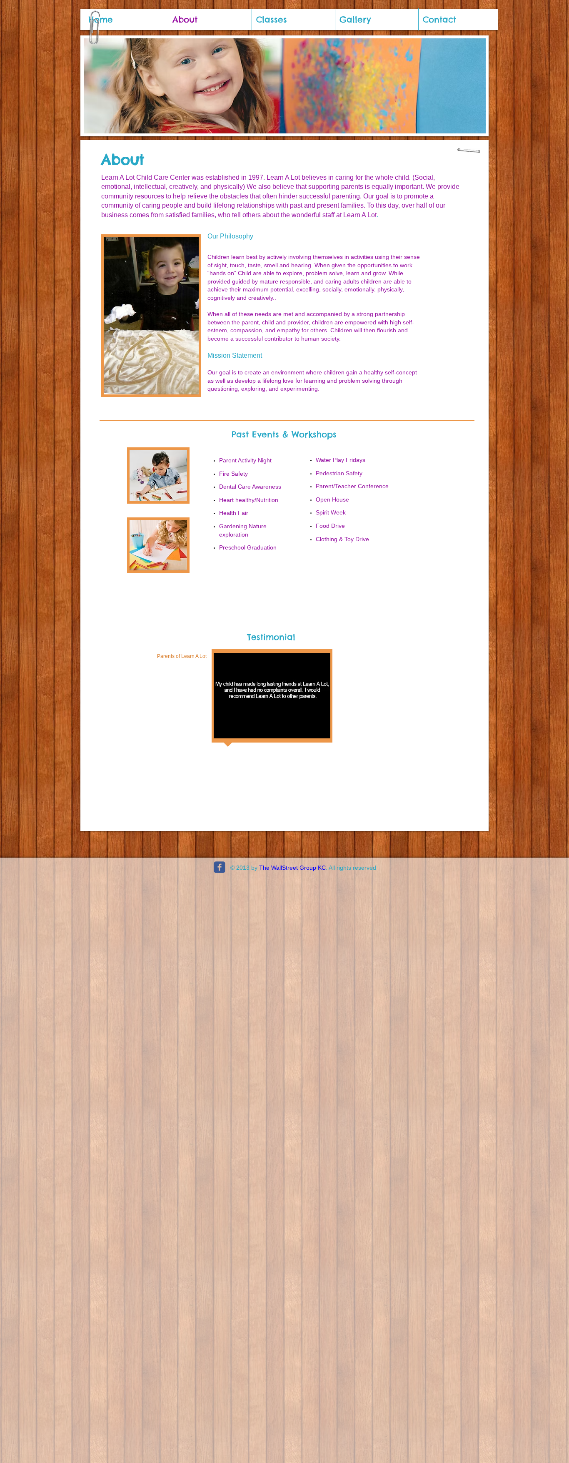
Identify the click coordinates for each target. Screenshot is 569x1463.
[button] (272, 695)
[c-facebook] (219, 867)
